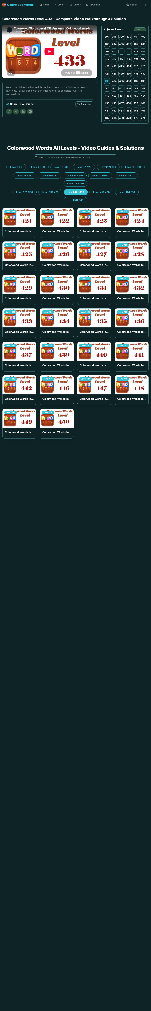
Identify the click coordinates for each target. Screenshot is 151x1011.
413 (136, 51)
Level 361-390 (24, 192)
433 (107, 81)
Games (77, 4)
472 (136, 118)
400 (128, 36)
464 (128, 110)
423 (121, 66)
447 (136, 88)
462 (114, 110)
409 (107, 51)
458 (128, 103)
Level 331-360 (75, 183)
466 (143, 110)
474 (143, 118)
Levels (61, 4)
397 (107, 36)
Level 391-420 (50, 192)
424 (129, 66)
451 (121, 95)
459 (136, 103)
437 (136, 81)
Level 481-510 (127, 192)
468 (114, 118)
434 (114, 81)
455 (107, 103)
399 (121, 36)
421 (107, 66)
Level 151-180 (133, 166)
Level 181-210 (24, 175)
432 (143, 73)
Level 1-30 (16, 166)
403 (107, 44)
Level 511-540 (75, 200)
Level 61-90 (61, 166)
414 (143, 51)
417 (121, 58)
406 (128, 44)
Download (95, 4)
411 (121, 51)
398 (114, 36)
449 (107, 95)
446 (128, 88)
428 (114, 73)
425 (136, 66)
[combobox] (133, 5)
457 (121, 103)
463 (121, 110)
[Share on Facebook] (16, 111)
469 (121, 118)
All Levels (140, 29)
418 (129, 58)
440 (107, 88)
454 (143, 95)
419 (136, 58)
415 (107, 58)
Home (46, 4)
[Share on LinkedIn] (23, 111)
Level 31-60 (38, 166)
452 (129, 95)
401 (136, 36)
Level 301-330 (126, 175)
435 (121, 81)
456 (114, 103)
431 (136, 73)
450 (114, 95)
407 (136, 44)
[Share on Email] (30, 111)
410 (114, 51)
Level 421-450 (76, 192)
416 (114, 58)
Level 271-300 (100, 175)
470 (128, 118)
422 (114, 66)
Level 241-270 (75, 175)
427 (107, 73)
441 (114, 88)
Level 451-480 (101, 192)
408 (143, 44)
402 (143, 36)
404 (114, 44)
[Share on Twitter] (9, 111)
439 (143, 81)
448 (143, 88)
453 (136, 95)
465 (136, 110)
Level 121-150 (108, 166)
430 (128, 73)
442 (121, 88)
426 (143, 66)
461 (107, 110)
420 (143, 58)
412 (129, 51)
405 (121, 44)
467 (107, 118)
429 (121, 73)
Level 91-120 (84, 166)
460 (143, 103)
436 (128, 81)
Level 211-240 (50, 175)
